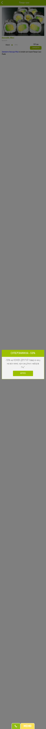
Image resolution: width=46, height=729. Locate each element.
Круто (23, 373)
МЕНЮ (27, 726)
